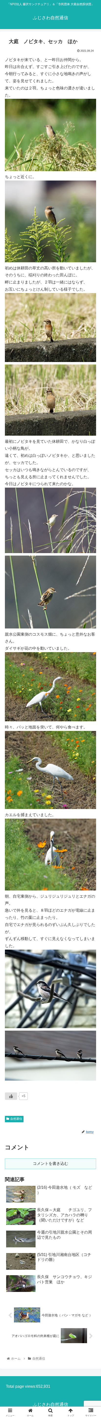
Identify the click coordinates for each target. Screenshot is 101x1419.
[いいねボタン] (11, 1096)
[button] (91, 797)
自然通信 (16, 1119)
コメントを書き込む (50, 1163)
